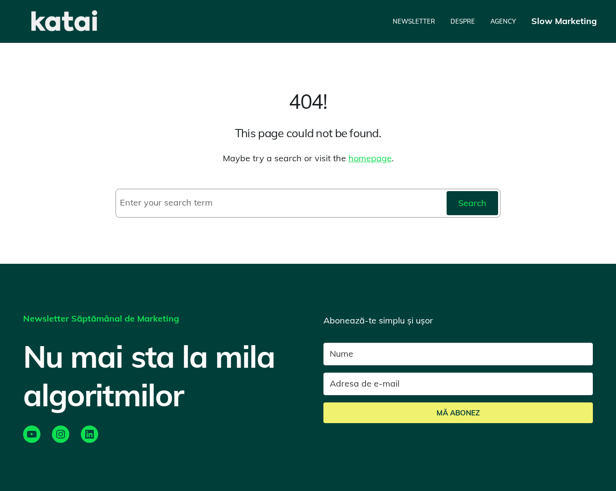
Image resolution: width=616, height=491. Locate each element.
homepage (370, 158)
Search (472, 202)
